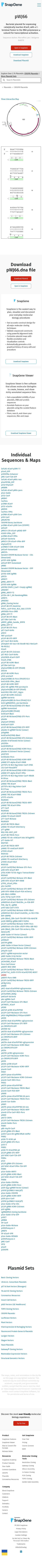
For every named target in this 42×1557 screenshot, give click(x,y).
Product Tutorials (8, 1463)
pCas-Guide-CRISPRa (9, 1182)
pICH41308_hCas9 (8, 962)
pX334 (3, 1050)
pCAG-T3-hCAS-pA (8, 1139)
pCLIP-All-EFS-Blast (9, 617)
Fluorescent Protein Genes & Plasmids (17, 1331)
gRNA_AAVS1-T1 (7, 582)
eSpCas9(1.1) (6, 544)
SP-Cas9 (4, 1223)
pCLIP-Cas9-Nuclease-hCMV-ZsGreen (16, 1077)
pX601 (3, 1104)
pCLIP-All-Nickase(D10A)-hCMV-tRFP (16, 760)
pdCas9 (4, 528)
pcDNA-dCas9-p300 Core (11, 514)
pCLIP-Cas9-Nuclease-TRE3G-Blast (15, 1088)
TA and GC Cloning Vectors (12, 1291)
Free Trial (25, 1439)
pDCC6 (3, 576)
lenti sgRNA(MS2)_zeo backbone (14, 703)
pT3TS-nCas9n (7, 797)
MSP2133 (4, 854)
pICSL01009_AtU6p (8, 994)
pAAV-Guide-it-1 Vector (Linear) (14, 935)
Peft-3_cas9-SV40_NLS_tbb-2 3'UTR (16, 609)
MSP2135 (4, 865)
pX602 (3, 1115)
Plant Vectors (6, 1322)
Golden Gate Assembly (30, 1482)
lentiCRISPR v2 (7, 746)
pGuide (4, 719)
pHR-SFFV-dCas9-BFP (10, 870)
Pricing (24, 1442)
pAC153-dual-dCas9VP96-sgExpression (17, 1032)
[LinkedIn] (21, 1552)
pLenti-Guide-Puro (9, 1123)
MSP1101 (4, 843)
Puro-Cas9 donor (8, 964)
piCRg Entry (6, 983)
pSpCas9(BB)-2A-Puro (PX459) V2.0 (15, 679)
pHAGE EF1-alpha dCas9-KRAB (13, 762)
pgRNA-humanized (9, 708)
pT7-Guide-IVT (7, 840)
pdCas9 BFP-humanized (11, 563)
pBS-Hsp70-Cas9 (8, 1128)
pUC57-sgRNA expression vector (14, 953)
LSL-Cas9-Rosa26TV (9, 768)
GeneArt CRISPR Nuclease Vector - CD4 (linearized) (17, 556)
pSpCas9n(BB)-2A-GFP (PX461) (13, 690)
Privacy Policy (21, 1529)
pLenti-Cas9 (6, 1069)
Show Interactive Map (10, 99)
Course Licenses (28, 1446)
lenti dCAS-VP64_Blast (10, 681)
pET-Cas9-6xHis (7, 630)
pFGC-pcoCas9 (7, 676)
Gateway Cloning (28, 1466)
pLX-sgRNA (5, 1209)
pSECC (3, 633)
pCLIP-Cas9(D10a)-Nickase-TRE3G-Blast (17, 959)
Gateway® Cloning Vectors (12, 1349)
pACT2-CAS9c (6, 1118)
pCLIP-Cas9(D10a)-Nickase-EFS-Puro (16, 867)
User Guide (6, 1466)
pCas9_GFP (5, 471)
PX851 (3, 1126)
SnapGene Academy (9, 1460)
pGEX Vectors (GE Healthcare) (13, 1304)
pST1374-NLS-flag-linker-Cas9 (13, 786)
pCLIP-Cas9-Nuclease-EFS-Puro (14, 1013)
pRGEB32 (4, 601)
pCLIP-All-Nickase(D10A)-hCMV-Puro (16, 749)
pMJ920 (4, 509)
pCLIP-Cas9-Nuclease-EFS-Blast (14, 1002)
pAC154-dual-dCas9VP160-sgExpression (17, 1042)
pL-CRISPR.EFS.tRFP (9, 1037)
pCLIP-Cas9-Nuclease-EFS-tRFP (14, 1023)
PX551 (3, 1072)
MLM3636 (5, 811)
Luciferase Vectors (8, 1318)
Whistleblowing (21, 1547)
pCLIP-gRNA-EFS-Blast (10, 1131)
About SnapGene (8, 1491)
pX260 (3, 1007)
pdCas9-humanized (9, 549)
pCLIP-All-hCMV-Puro (10, 673)
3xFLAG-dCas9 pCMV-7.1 (10, 469)
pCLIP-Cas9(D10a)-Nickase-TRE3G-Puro (17, 970)
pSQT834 (4, 743)
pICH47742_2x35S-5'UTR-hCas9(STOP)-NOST (19, 972)
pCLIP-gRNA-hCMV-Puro (11, 1185)
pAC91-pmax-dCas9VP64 (11, 1075)
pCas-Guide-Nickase (9, 1225)
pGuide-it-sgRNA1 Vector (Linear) (14, 730)
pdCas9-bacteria (8, 539)
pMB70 (4, 1231)
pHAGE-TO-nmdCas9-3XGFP (12, 848)
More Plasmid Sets (8, 76)
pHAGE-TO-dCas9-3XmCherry (13, 827)
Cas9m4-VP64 (7, 512)
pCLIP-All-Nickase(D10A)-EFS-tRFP (15, 727)
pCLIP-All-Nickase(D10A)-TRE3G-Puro (16, 792)
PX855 (3, 1169)
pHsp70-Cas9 (6, 951)
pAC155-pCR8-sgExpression (12, 1053)
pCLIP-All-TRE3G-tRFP (10, 846)
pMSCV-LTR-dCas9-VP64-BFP (13, 541)
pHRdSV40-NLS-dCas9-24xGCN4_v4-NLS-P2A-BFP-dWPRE (20, 914)
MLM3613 (4, 800)
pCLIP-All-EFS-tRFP (9, 638)
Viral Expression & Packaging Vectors (16, 1327)
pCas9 (3, 1247)
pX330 (3, 1018)
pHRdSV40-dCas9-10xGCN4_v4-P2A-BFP (17, 902)
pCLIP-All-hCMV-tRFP (9, 684)
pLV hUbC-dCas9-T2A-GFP (11, 1177)
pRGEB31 (4, 590)
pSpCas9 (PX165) (8, 722)
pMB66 (4, 1220)
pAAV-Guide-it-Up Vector (11, 956)
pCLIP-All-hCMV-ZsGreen (11, 695)
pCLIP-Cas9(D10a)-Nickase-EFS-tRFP (16, 889)
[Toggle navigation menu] (39, 5)
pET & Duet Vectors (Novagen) (13, 1286)
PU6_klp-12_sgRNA (9, 905)
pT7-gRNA (5, 830)
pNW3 (3, 566)
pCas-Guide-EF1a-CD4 (10, 1204)
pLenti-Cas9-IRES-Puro (10, 1080)
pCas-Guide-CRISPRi (9, 1193)
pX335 (3, 1061)
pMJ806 (4, 488)
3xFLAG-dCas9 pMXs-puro (11, 490)
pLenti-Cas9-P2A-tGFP (10, 1091)
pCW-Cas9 (5, 517)
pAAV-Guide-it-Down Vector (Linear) (16, 945)
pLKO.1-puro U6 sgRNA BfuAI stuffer (16, 1134)
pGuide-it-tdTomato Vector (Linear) (15, 741)
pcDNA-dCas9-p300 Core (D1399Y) (15, 525)
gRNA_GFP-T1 (6, 614)
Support (5, 1500)
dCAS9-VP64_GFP (8, 533)
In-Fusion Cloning (28, 1472)
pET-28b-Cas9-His (8, 619)
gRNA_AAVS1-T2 (7, 593)
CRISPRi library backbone (11, 523)
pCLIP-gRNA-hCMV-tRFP (11, 1196)
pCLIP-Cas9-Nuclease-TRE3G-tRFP (15, 1110)
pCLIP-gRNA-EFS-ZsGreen (12, 1163)
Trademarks (21, 1544)
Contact (5, 1513)
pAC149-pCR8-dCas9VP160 (12, 1010)
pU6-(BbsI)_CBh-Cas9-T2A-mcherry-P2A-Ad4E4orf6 (18, 930)
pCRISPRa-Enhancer (9, 474)
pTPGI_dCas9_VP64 (9, 883)
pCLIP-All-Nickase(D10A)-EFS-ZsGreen (17, 738)
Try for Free (21, 1423)
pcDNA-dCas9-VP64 (9, 536)
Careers (5, 1510)
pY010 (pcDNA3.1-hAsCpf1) (12, 1190)
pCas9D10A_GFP (7, 482)
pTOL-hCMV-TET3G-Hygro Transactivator (17, 873)
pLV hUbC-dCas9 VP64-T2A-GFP (14, 1166)
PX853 (3, 1147)
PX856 (3, 1180)
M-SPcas (4, 778)
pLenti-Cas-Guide (8, 1102)
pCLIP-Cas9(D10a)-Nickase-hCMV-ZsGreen (18, 948)
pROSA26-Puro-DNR (9, 611)
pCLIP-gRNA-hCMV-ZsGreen (12, 1207)
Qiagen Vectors (7, 1340)
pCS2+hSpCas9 (7, 485)
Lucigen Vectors (7, 1336)
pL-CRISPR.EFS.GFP (9, 1026)
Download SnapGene (21, 55)
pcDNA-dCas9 (7, 504)
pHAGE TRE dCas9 (8, 784)
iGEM (24, 1449)
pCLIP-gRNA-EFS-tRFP (10, 1153)
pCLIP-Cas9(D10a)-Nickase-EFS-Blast (16, 878)
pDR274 (4, 598)
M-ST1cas (5, 789)
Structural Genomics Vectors (13, 1358)
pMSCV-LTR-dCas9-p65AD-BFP (13, 531)
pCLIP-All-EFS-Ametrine (11, 606)
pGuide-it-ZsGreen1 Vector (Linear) (15, 751)
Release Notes (7, 1451)
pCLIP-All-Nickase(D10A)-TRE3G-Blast (16, 781)
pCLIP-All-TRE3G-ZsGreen (11, 856)
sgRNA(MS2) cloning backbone (13, 1212)
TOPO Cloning (27, 1479)
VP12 (3, 1244)
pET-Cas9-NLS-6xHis (9, 641)
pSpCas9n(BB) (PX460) (10, 711)
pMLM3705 (5, 520)
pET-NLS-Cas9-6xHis (9, 655)
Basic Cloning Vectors (10, 1277)
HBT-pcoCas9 (6, 636)
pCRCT (3, 1217)
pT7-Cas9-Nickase (8, 819)
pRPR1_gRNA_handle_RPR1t (13, 622)
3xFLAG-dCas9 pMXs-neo (11, 479)
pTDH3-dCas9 (6, 851)
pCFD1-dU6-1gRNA (8, 560)
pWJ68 (3, 986)
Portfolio (5, 1507)
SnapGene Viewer (8, 1442)
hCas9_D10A (6, 660)
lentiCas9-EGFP (7, 725)
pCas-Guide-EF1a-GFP (10, 1215)
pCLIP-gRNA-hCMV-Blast (11, 1174)
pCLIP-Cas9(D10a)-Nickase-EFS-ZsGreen (18, 900)
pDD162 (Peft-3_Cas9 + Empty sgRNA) (16, 587)
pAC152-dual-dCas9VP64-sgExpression (17, 1021)
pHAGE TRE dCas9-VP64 (11, 805)
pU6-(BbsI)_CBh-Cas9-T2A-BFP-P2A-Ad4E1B (19, 918)
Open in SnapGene (21, 48)
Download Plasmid (21, 61)
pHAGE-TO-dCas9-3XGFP (11, 816)
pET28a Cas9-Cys (8, 665)
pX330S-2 (5, 1040)
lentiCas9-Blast (7, 714)
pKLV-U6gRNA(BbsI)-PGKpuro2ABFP (16, 1015)
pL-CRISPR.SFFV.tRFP (9, 1058)
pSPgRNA (5, 733)
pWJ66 (3, 975)
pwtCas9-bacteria (8, 997)
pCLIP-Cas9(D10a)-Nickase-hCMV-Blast (17, 910)
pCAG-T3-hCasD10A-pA (10, 1150)
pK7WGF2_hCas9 (8, 1005)
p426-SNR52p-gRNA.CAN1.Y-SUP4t (15, 921)
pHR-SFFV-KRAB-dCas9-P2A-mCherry (16, 891)
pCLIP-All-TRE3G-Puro (10, 835)
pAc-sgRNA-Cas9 (8, 999)
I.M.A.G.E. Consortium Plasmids (13, 1282)
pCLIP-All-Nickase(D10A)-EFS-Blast (15, 706)
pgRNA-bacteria (7, 698)
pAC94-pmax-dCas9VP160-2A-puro (15, 1096)
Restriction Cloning (29, 1462)
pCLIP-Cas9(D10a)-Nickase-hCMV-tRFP (17, 937)
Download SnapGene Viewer (21, 433)
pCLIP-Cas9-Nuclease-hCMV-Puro (15, 1056)
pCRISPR (4, 1250)
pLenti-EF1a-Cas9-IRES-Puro (13, 1112)
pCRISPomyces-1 (8, 1228)
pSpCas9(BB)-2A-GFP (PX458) (13, 668)
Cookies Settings (21, 1535)
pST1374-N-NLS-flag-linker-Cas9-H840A (17, 776)
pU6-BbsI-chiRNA (8, 894)
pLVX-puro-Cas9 (7, 1198)
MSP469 (4, 875)
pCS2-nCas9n (6, 506)
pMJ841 (4, 498)
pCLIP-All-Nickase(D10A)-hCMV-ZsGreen (17, 770)
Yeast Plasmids (7, 1345)
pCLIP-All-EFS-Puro (9, 628)
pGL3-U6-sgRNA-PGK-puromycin (14, 687)
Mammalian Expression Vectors (14, 1354)
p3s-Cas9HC (6, 886)
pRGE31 (4, 579)
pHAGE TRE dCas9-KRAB (11, 795)
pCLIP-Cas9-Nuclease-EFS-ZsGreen (15, 1034)
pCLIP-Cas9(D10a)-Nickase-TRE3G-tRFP (17, 980)
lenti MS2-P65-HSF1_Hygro (12, 692)
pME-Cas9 (5, 1242)
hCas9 (3, 649)
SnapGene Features (9, 1439)
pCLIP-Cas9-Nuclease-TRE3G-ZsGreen (16, 1120)
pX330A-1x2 (5, 1029)
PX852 (3, 1137)
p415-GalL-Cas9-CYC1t (10, 908)
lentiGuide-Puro (7, 757)
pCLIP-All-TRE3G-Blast (10, 824)
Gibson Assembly (28, 1469)
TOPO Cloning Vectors (10, 1309)
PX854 (3, 1158)
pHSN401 (5, 940)
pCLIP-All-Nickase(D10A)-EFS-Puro (15, 716)
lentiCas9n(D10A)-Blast (10, 735)
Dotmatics (5, 1504)
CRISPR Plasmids (8, 1313)
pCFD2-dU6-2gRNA (8, 574)
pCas (3, 1161)
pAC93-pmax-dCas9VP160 (11, 1085)
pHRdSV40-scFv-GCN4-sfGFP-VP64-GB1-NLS (19, 926)
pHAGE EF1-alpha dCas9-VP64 (13, 773)
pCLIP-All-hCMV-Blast (10, 663)
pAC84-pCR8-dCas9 (9, 1064)
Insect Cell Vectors (8, 1300)
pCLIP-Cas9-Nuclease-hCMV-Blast (15, 1045)
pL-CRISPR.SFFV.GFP (9, 1048)
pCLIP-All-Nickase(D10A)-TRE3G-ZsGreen (18, 813)
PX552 (3, 1083)
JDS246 (4, 671)
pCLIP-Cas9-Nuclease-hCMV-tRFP (15, 1067)
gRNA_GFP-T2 (6, 625)
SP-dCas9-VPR (7, 1233)
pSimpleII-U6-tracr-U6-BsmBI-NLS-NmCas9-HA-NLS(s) (19, 645)
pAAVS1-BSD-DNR (8, 967)
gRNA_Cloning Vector (10, 603)
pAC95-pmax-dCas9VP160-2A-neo (15, 1107)
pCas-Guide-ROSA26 (9, 1236)
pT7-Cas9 (5, 808)
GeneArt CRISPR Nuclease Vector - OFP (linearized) (17, 569)
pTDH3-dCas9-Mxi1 (9, 862)
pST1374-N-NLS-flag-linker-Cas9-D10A (17, 765)
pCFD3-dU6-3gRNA (8, 584)
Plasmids (7, 87)
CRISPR (5, 1473)
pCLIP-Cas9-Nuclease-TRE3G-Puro (15, 1099)
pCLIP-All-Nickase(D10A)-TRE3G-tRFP (16, 803)
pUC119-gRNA (6, 943)
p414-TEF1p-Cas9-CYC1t (10, 897)
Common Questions (9, 1470)
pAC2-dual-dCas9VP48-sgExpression (16, 988)
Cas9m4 (4, 501)
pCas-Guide (6, 493)
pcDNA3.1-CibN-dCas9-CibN (12, 547)
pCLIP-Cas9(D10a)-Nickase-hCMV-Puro (17, 924)
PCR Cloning (26, 1475)
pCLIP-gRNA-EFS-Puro (10, 1142)
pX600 (3, 1093)
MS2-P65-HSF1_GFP (9, 832)
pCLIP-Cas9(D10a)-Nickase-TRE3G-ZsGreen (19, 991)
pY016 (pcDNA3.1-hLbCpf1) (12, 1201)
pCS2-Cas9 (5, 496)
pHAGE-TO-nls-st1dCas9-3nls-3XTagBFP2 (17, 838)
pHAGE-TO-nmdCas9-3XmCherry (14, 859)
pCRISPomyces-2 (8, 1239)
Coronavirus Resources (10, 1295)
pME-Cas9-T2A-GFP (9, 477)
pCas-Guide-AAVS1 (8, 1172)
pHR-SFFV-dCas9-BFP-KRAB (12, 881)
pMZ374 (4, 552)
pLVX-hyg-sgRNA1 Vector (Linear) (14, 1188)
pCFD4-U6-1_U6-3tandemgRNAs (14, 595)
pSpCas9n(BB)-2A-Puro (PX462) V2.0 (16, 700)
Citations (5, 1497)
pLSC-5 (4, 1145)
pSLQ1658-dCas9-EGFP (10, 657)
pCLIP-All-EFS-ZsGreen (10, 652)
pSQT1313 (5, 754)
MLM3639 (5, 821)
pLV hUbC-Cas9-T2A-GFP (11, 1155)
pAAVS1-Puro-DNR (8, 978)
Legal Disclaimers (21, 1532)
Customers (6, 1494)
